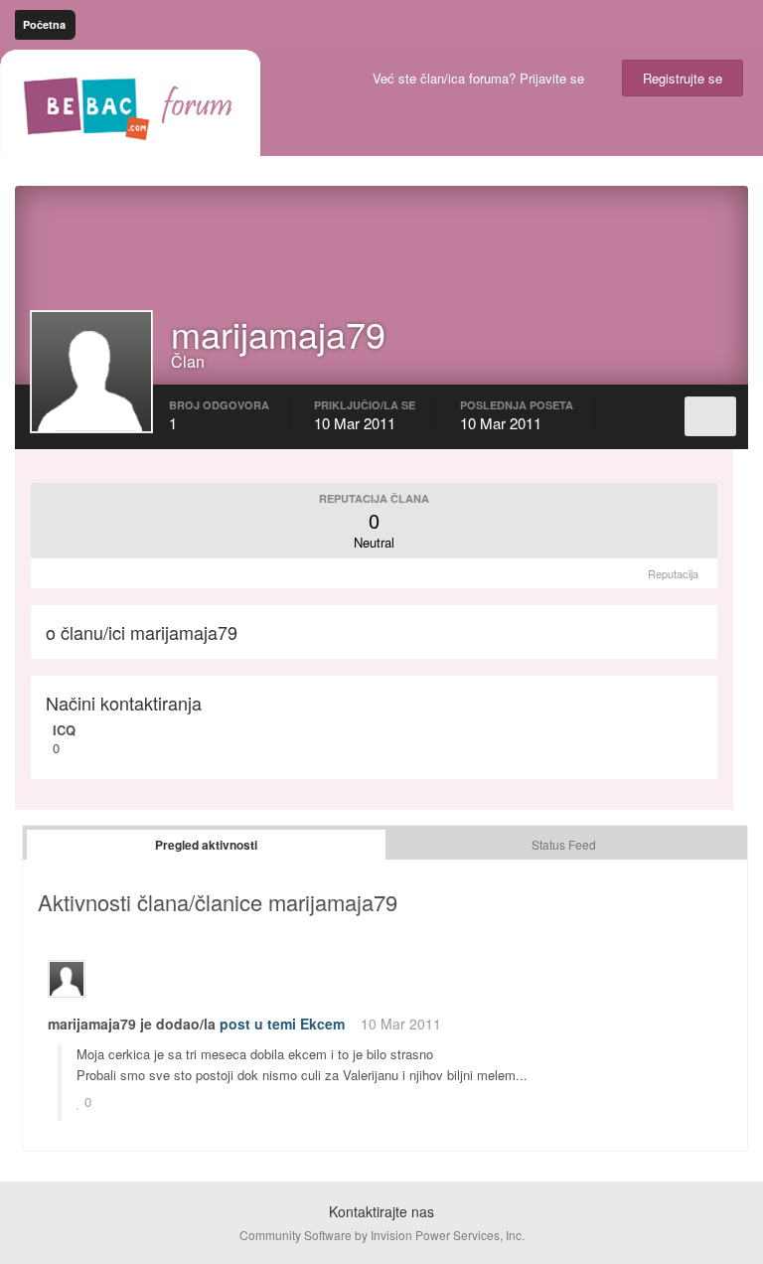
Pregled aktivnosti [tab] (206, 845)
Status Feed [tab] (564, 844)
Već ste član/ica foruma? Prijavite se (482, 78)
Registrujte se (682, 78)
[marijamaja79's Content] (710, 416)
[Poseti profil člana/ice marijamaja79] (66, 979)
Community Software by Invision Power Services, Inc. (382, 1234)
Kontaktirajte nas (381, 1211)
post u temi (258, 1023)
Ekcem (322, 1023)
